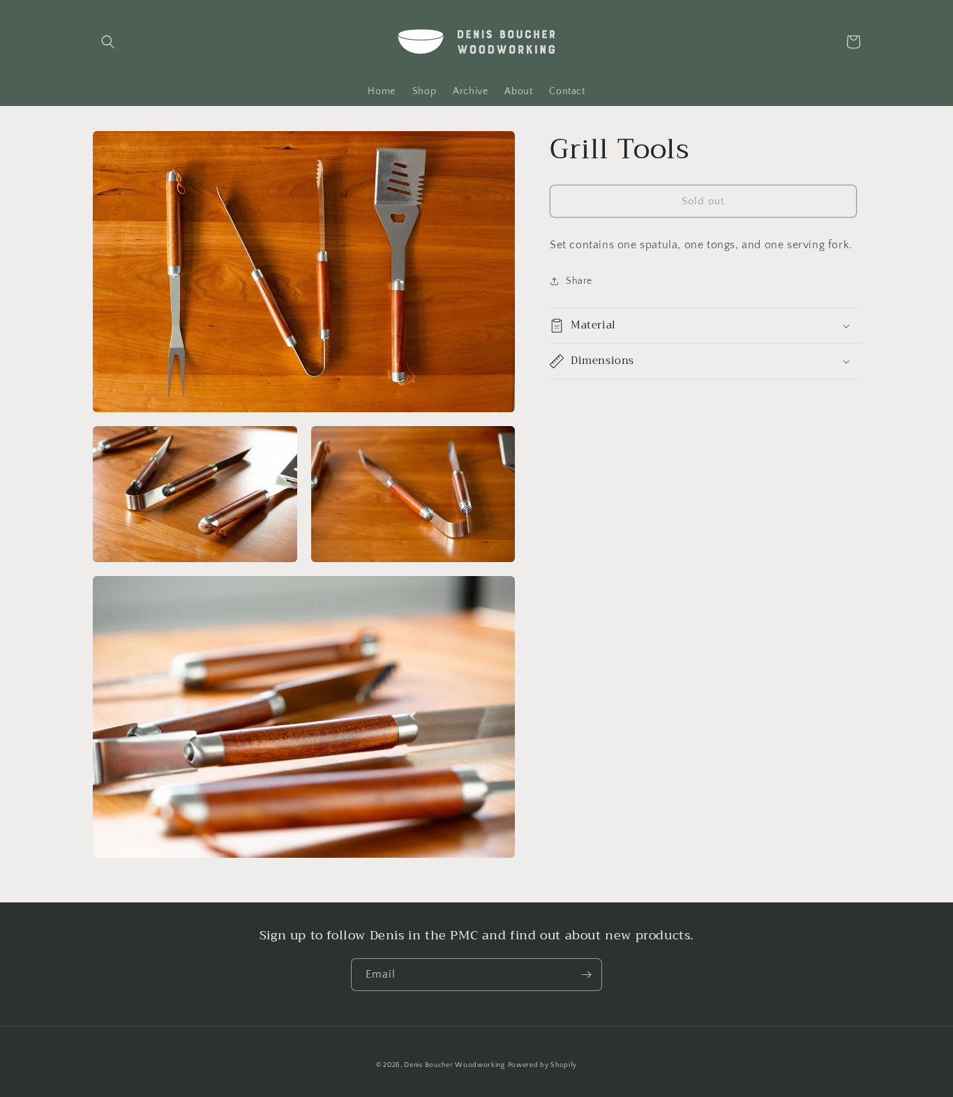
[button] (108, 42)
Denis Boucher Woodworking (454, 1065)
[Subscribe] (586, 974)
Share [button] (579, 280)
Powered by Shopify (543, 1065)
